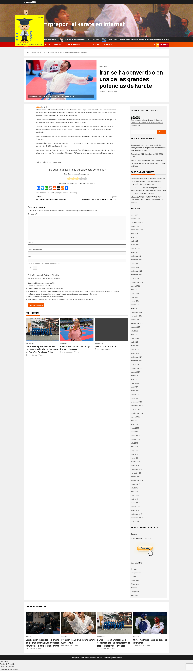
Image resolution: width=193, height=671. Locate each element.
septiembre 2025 (137, 230)
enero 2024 (135, 267)
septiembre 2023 (137, 282)
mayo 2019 (135, 451)
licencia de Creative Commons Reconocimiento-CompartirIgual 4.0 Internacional (147, 123)
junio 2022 (134, 335)
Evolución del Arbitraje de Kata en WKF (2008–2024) (56, 39)
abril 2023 (134, 297)
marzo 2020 (135, 436)
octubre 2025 (135, 226)
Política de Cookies (7, 667)
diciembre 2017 (136, 514)
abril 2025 (134, 241)
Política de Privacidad (51, 275)
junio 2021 (134, 379)
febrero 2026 (135, 219)
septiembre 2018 (137, 480)
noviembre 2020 (137, 406)
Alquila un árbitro (92, 45)
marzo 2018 (135, 503)
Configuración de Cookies (9, 670)
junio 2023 (134, 290)
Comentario (32, 214)
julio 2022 (134, 331)
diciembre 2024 (136, 256)
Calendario (108, 45)
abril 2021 (134, 387)
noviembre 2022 (137, 316)
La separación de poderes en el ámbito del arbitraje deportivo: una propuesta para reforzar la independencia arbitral (148, 147)
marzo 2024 (135, 263)
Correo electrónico (35, 250)
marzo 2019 (135, 458)
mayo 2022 (135, 338)
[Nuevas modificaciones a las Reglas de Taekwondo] (150, 623)
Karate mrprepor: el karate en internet (74, 23)
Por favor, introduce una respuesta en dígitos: (44, 264)
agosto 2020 (135, 417)
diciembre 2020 (136, 402)
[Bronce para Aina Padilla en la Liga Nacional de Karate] (76, 329)
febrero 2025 (135, 249)
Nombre (31, 242)
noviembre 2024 (137, 260)
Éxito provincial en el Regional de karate (51, 198)
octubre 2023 (135, 278)
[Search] (154, 45)
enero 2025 (135, 252)
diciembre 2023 (136, 271)
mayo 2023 (135, 293)
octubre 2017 (135, 522)
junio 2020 (134, 424)
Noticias (134, 588)
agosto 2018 (135, 484)
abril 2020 (134, 432)
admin (103, 92)
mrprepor (58, 192)
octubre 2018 (135, 477)
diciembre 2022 (136, 312)
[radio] (69, 178)
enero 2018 (135, 510)
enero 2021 (135, 398)
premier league (74, 192)
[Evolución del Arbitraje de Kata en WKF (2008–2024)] (78, 623)
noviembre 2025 (137, 222)
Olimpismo (135, 592)
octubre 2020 (135, 409)
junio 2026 (134, 215)
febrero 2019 (135, 462)
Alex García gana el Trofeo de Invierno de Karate (99, 198)
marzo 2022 (135, 346)
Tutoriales (134, 595)
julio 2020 (134, 421)
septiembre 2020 (137, 413)
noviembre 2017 (137, 518)
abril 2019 (134, 454)
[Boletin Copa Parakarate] (111, 329)
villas (133, 197)
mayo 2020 (135, 428)
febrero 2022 (135, 349)
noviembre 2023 (137, 275)
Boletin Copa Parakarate (105, 346)
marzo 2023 (135, 301)
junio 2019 (134, 447)
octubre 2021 (135, 364)
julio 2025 (134, 234)
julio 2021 (134, 376)
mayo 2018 (135, 495)
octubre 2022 (135, 320)
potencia (65, 192)
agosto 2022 (135, 327)
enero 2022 (135, 353)
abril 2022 (134, 342)
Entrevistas (135, 580)
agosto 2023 (135, 286)
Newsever (107, 658)
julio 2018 (134, 488)
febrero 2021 (135, 394)
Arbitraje (134, 569)
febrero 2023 (135, 305)
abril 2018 (134, 499)
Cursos (133, 577)
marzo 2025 (135, 245)
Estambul (43, 192)
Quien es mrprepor (73, 45)
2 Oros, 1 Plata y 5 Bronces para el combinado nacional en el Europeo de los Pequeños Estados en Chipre (116, 39)
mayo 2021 (135, 383)
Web (29, 257)
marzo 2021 (135, 391)
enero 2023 (135, 308)
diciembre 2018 (136, 469)
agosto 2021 (135, 372)
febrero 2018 (135, 507)
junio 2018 (134, 492)
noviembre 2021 (137, 361)
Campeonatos (103, 66)
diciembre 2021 (136, 357)
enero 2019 (135, 465)
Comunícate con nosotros (51, 45)
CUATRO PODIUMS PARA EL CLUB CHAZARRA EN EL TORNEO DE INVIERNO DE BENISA (147, 199)
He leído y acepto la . (44, 275)
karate (52, 192)
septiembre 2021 (137, 368)
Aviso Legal (4, 661)
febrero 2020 (135, 439)
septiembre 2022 (137, 323)
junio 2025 (134, 237)
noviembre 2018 (137, 473)
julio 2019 (134, 443)
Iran (48, 192)
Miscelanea (135, 584)
